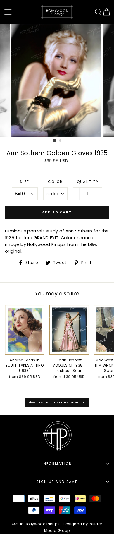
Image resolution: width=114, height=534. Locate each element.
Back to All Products (61, 402)
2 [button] (60, 140)
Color (55, 181)
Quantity (88, 181)
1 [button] (54, 140)
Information (57, 463)
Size (24, 181)
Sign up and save (57, 482)
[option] (57, 80)
